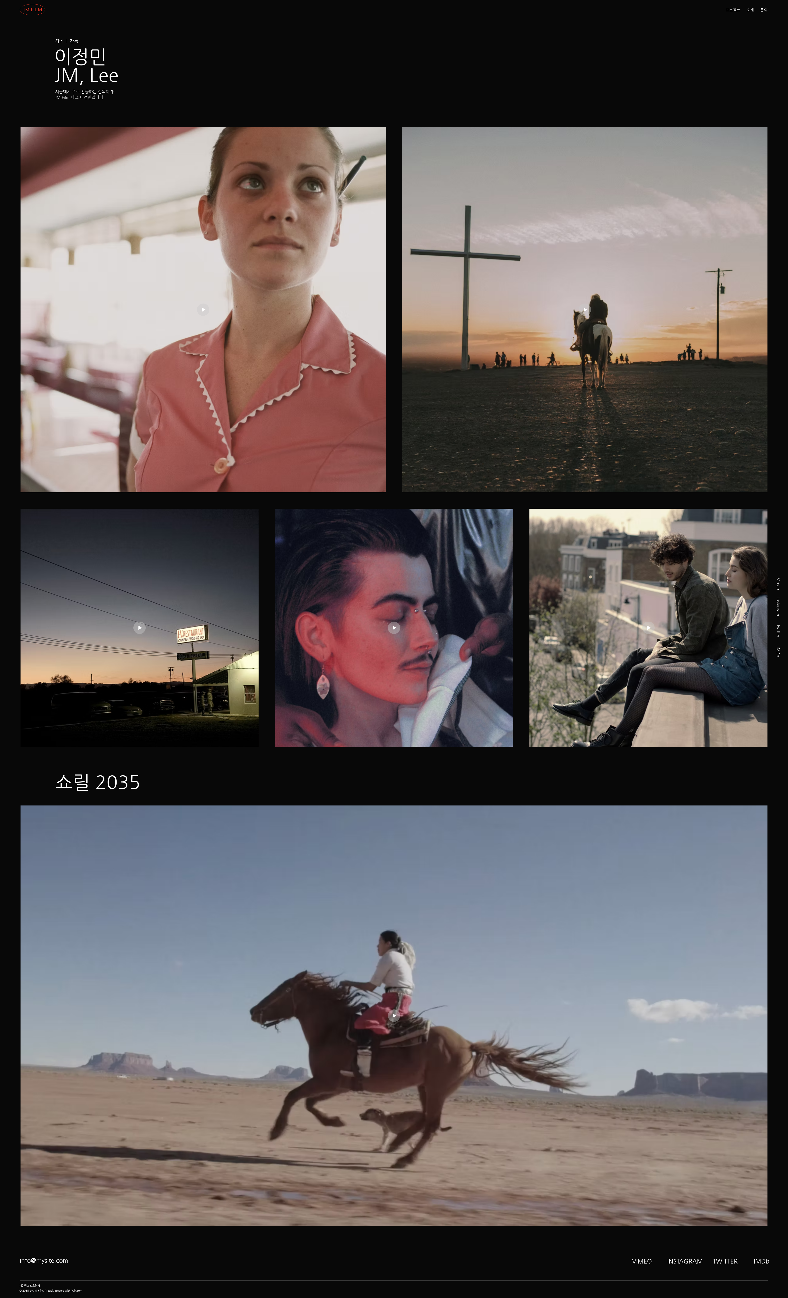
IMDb (778, 652)
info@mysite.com (44, 1260)
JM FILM (32, 10)
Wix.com (76, 1290)
